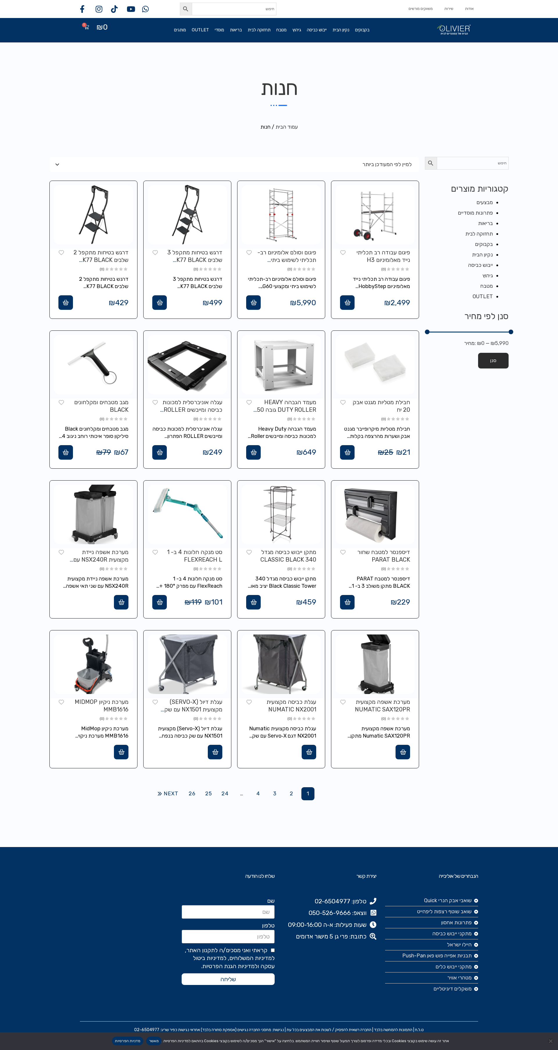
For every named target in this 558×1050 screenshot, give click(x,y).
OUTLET (200, 30)
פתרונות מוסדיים (475, 213)
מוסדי (219, 30)
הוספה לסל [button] (347, 302)
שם (271, 900)
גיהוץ (296, 30)
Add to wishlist (343, 252)
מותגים (180, 30)
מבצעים (485, 202)
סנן (493, 360)
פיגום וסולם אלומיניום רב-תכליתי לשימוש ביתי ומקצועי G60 (286, 260)
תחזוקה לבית (259, 30)
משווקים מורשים (421, 8)
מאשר (154, 1041)
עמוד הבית (287, 127)
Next (171, 793)
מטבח (281, 30)
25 (208, 793)
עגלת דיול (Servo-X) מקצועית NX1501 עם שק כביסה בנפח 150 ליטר (193, 709)
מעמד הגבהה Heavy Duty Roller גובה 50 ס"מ (286, 410)
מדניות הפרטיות (127, 1041)
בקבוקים (362, 30)
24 (225, 793)
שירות (448, 8)
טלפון (268, 925)
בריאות (236, 30)
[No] (551, 1041)
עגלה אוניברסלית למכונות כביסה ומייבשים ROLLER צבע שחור (192, 410)
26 (192, 793)
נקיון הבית (340, 30)
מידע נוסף (121, 602)
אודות (469, 8)
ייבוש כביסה (317, 30)
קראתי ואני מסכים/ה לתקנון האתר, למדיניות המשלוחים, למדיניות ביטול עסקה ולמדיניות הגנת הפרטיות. (230, 958)
